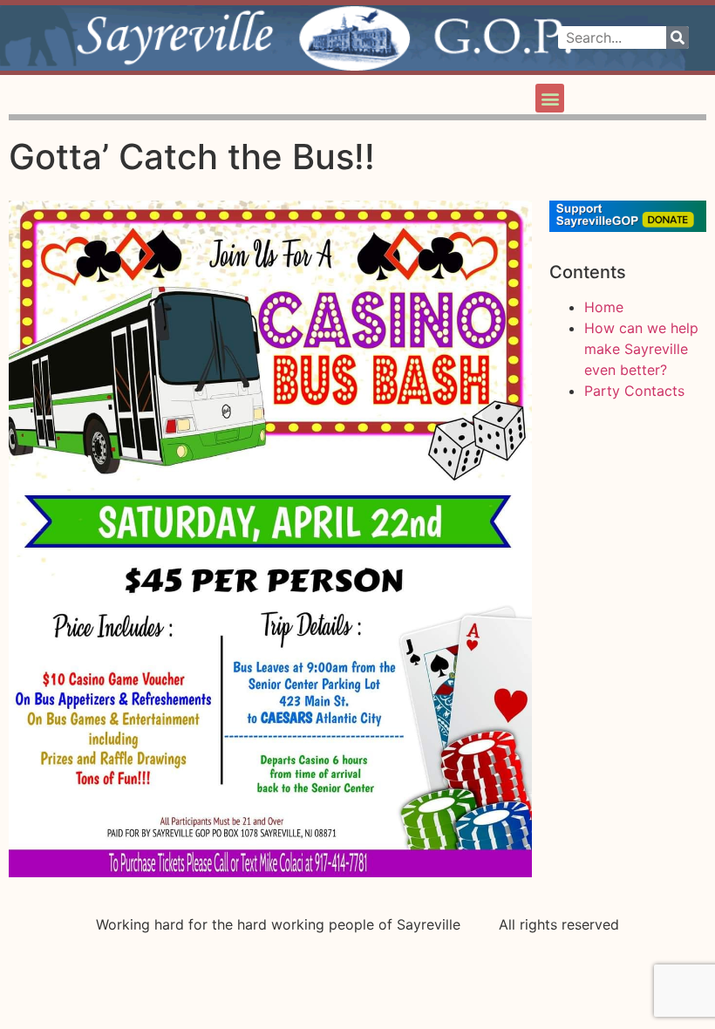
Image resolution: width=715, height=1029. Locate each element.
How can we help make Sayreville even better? (641, 348)
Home (603, 307)
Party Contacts (634, 390)
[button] (549, 98)
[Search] (677, 37)
